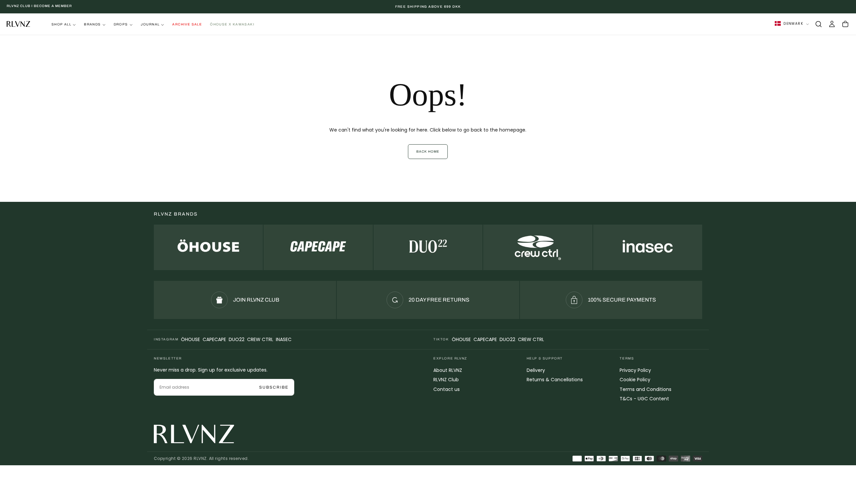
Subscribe (274, 387)
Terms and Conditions (645, 389)
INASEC (284, 339)
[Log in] (832, 24)
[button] (819, 24)
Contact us (446, 389)
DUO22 (236, 339)
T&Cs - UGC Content (644, 398)
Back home (427, 151)
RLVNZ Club (446, 379)
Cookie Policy (635, 379)
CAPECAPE (214, 339)
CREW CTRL (260, 339)
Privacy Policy (635, 370)
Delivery (536, 370)
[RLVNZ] (194, 434)
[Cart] (845, 24)
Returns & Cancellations (555, 379)
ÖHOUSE (190, 339)
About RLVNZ (447, 370)
